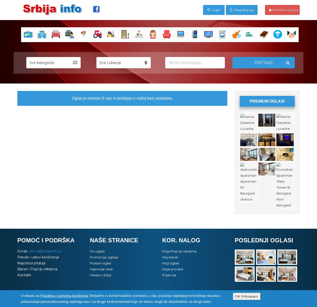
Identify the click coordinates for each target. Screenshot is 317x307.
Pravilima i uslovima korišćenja (64, 296)
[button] (53, 62)
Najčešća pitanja (31, 263)
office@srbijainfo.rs (45, 251)
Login (216, 10)
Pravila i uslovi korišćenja (38, 257)
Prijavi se (169, 275)
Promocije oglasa (104, 257)
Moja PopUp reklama (179, 251)
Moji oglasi (170, 263)
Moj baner (170, 257)
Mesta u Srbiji (100, 275)
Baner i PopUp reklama (37, 269)
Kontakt (24, 275)
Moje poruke (172, 269)
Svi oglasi (97, 251)
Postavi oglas (284, 10)
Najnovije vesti (101, 269)
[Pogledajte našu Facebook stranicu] (96, 9)
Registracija (244, 10)
